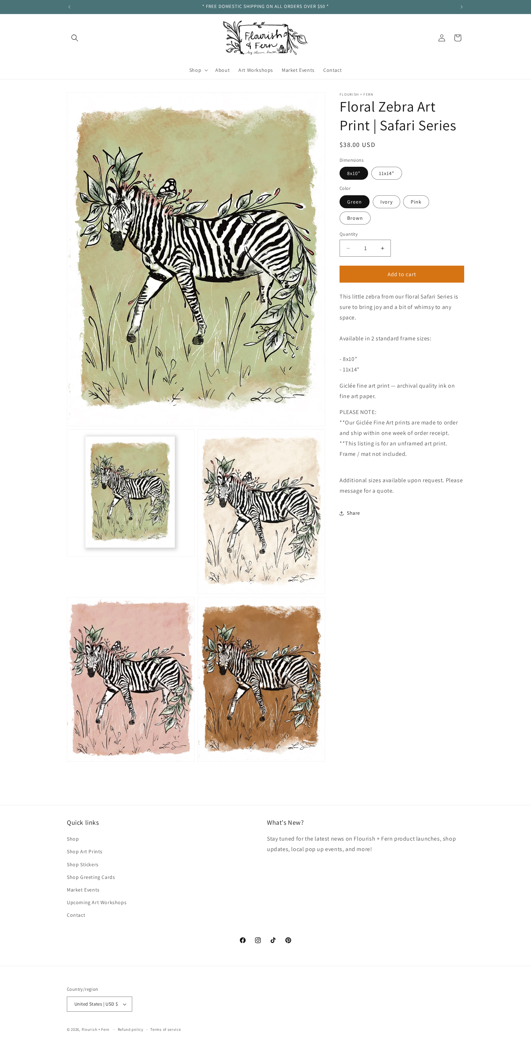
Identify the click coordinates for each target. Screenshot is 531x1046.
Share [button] (353, 513)
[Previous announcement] (69, 7)
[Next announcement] (462, 7)
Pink (416, 202)
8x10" (354, 173)
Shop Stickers (83, 864)
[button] (75, 38)
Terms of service (165, 1029)
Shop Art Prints (85, 852)
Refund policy (130, 1029)
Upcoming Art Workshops (96, 902)
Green (354, 202)
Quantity (349, 234)
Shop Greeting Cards (91, 877)
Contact (76, 915)
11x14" (386, 173)
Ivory (386, 202)
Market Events (83, 890)
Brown (355, 218)
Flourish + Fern (96, 1029)
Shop (73, 839)
